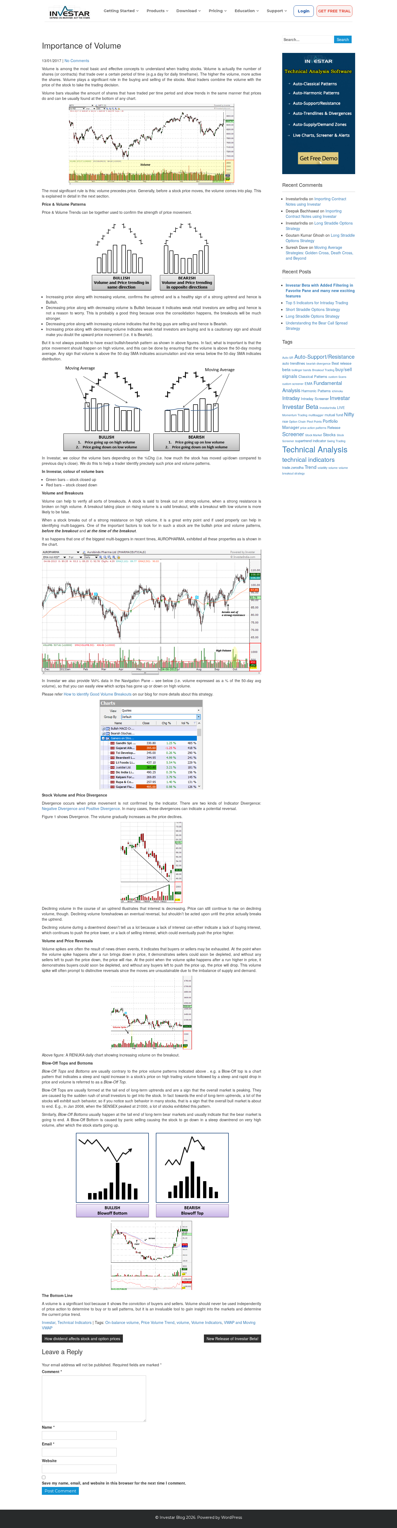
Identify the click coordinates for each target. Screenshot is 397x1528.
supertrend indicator (310, 440)
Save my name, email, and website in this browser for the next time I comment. (114, 1483)
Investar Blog (172, 1517)
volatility (322, 468)
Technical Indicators (75, 1322)
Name (48, 1427)
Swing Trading (336, 441)
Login (303, 11)
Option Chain (297, 421)
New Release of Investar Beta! (232, 1338)
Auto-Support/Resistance (324, 356)
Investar (48, 1322)
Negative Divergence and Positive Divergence (81, 808)
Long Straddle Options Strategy (312, 316)
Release (333, 427)
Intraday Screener (315, 398)
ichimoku (337, 391)
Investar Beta (300, 406)
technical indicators (308, 459)
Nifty (349, 414)
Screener (293, 434)
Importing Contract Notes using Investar (316, 201)
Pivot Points (314, 421)
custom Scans (337, 377)
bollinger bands (301, 370)
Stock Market (313, 435)
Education (245, 10)
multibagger (316, 415)
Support (275, 10)
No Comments (77, 60)
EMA (308, 383)
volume (183, 1322)
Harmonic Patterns (316, 390)
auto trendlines (293, 363)
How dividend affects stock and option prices (82, 1338)
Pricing (216, 10)
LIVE (341, 407)
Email (48, 1443)
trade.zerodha (293, 467)
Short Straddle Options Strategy (313, 309)
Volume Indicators (206, 1322)
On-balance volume (122, 1322)
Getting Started (119, 10)
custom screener (293, 384)
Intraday (291, 397)
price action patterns (313, 428)
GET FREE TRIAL (334, 11)
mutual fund (334, 414)
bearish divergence (318, 363)
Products (155, 10)
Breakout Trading (323, 370)
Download (186, 10)
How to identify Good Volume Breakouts (98, 694)
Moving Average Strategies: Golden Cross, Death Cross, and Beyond (319, 253)
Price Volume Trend (157, 1322)
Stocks (329, 434)
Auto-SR (287, 357)
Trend (311, 466)
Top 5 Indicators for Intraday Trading (317, 302)
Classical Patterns (312, 376)
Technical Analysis (315, 449)
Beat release (341, 363)
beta (286, 369)
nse (285, 421)
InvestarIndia (327, 408)
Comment (52, 1371)
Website (49, 1460)
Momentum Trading (294, 415)
